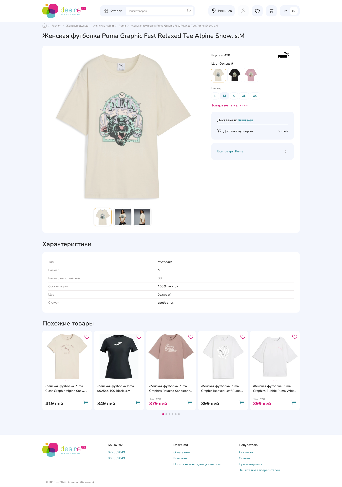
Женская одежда (77, 26)
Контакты (180, 458)
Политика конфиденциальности (197, 464)
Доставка (246, 452)
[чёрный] (235, 75)
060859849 (116, 458)
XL (244, 96)
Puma (122, 26)
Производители (250, 464)
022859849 (116, 452)
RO (285, 11)
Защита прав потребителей (259, 470)
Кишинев (245, 120)
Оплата (244, 458)
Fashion (56, 26)
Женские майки (103, 26)
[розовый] (251, 75)
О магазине (182, 452)
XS (255, 96)
